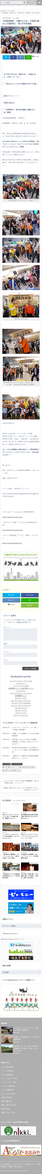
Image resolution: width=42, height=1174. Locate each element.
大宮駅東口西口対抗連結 (28, 767)
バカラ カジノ (21, 683)
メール (6, 652)
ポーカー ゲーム (21, 708)
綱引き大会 (18, 770)
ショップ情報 (7, 1090)
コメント (6, 627)
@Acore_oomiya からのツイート (12, 939)
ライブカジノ (21, 691)
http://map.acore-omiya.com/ (12, 517)
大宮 (5, 767)
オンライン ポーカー (20, 715)
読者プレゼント (8, 1112)
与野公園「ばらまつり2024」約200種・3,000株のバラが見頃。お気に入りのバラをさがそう (25, 742)
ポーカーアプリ (21, 710)
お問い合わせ (31, 2)
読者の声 (5, 1109)
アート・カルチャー (9, 1078)
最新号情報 (6, 1101)
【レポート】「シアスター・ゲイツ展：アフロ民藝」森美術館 (25, 729)
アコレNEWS (8, 723)
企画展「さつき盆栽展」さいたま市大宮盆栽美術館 (25, 735)
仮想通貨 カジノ (21, 696)
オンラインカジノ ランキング (21, 693)
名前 (5, 643)
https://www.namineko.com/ (12, 543)
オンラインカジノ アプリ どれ (21, 681)
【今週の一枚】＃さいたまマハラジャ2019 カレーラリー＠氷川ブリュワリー (20, 789)
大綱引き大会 (8, 770)
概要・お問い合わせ (8, 1105)
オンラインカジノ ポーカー (21, 701)
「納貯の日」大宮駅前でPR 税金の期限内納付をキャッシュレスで (25, 757)
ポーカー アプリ (21, 698)
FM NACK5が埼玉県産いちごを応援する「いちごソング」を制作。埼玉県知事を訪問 (25, 750)
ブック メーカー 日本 (21, 686)
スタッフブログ (8, 1093)
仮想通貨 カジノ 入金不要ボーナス (21, 688)
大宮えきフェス (14, 767)
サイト (5, 660)
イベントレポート (22, 723)
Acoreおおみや (21, 7)
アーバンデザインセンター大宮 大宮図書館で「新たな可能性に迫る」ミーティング (21, 782)
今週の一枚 (6, 1097)
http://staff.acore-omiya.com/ (12, 530)
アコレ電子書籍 (7, 1075)
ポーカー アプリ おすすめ (21, 703)
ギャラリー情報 (8, 1086)
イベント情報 (7, 1071)
